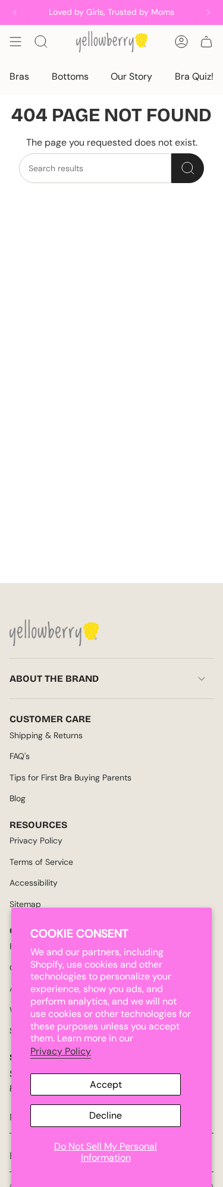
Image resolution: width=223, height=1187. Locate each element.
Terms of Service (41, 862)
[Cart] (206, 41)
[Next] (208, 12)
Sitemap (25, 904)
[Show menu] (15, 41)
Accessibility (34, 882)
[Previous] (15, 12)
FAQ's (20, 756)
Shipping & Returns (46, 735)
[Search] (187, 168)
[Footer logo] (54, 632)
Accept (106, 1084)
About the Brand (54, 678)
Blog (18, 798)
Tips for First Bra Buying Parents (70, 777)
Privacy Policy (60, 1051)
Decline (105, 1115)
